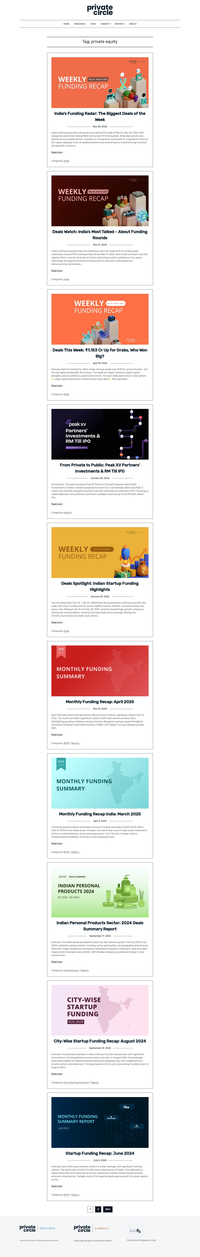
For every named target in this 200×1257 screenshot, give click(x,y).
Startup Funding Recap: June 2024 (100, 1153)
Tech (93, 24)
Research (79, 24)
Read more (56, 152)
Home (66, 24)
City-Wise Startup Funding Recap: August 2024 (100, 1041)
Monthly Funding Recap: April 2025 (100, 701)
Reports (120, 24)
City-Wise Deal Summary (76, 1082)
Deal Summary (71, 970)
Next (108, 1209)
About (133, 24)
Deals (66, 161)
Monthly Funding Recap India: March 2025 (100, 814)
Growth (105, 24)
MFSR (66, 743)
